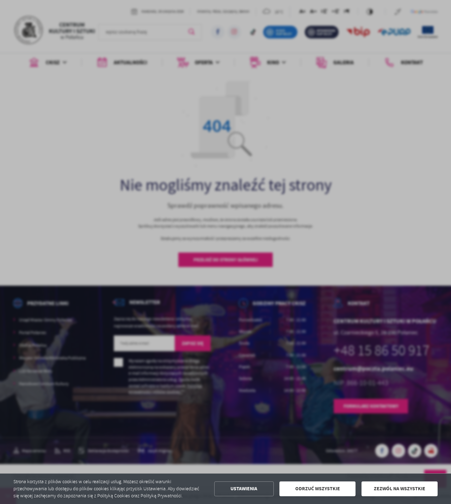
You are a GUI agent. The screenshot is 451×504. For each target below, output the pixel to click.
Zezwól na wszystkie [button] (399, 488)
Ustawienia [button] (243, 488)
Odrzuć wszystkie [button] (317, 488)
